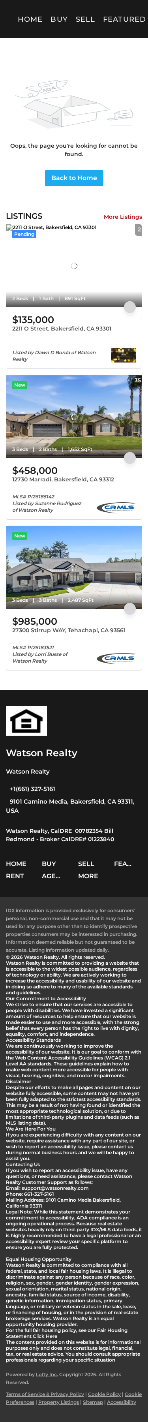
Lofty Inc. (47, 1374)
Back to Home (74, 178)
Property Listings (58, 1402)
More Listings (123, 216)
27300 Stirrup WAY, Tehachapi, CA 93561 (69, 630)
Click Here (45, 1336)
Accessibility (121, 1402)
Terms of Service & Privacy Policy (45, 1394)
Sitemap (93, 1402)
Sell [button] (85, 19)
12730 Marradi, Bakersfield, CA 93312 (63, 479)
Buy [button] (59, 19)
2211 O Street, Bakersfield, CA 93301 (61, 328)
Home (30, 19)
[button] (18, 866)
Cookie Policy (104, 1394)
